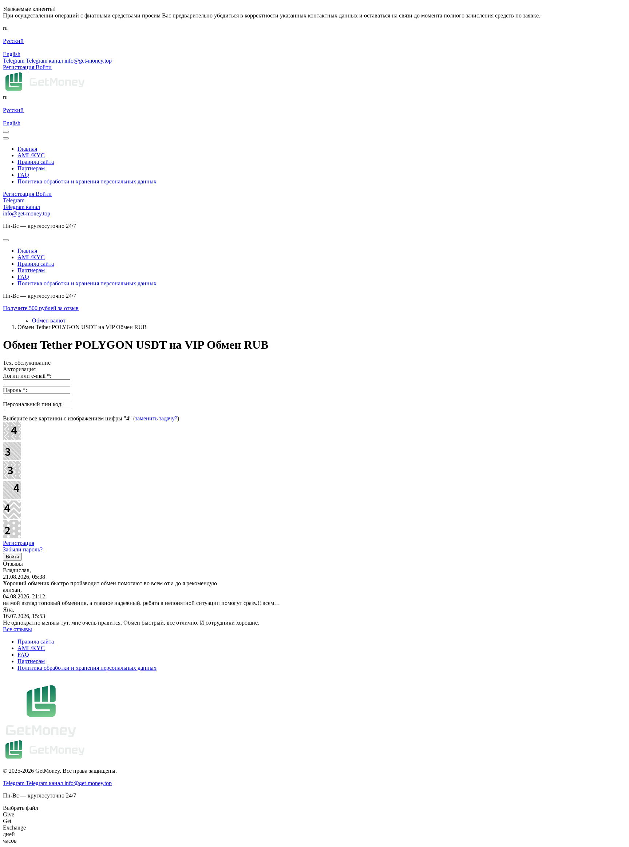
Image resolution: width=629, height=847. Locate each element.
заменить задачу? (156, 418)
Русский (13, 41)
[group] (314, 308)
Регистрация (18, 543)
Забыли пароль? (23, 549)
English (11, 54)
